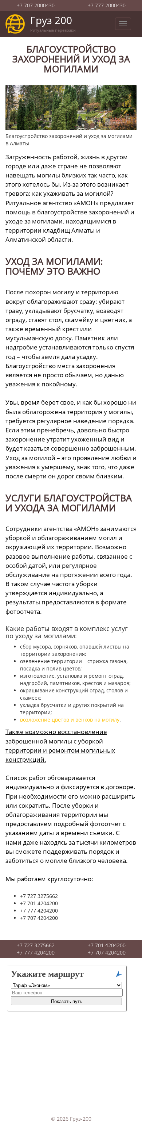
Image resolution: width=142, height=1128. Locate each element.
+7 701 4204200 (107, 945)
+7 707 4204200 (107, 952)
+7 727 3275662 (36, 945)
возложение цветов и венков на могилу (69, 719)
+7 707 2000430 (36, 5)
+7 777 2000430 (107, 5)
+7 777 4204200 (36, 952)
